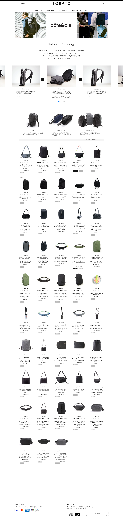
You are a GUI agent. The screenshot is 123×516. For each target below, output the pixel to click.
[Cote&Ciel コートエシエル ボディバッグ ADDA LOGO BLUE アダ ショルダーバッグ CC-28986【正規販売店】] (44, 313)
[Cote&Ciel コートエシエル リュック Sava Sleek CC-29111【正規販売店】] (44, 184)
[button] (42, 79)
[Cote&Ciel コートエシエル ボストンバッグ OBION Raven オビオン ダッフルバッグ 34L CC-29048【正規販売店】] (97, 214)
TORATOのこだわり (77, 10)
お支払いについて (19, 505)
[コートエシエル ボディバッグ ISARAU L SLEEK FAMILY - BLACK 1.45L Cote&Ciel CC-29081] (79, 184)
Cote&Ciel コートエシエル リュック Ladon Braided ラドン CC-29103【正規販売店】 (60, 196)
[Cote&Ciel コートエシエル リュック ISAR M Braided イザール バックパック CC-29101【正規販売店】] (26, 184)
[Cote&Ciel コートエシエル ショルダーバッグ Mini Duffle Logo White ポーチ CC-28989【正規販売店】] (26, 313)
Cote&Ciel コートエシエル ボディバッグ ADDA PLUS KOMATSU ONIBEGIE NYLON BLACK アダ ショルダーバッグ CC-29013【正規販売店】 (43, 293)
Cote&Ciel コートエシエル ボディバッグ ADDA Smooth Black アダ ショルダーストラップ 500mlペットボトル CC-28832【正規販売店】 (25, 421)
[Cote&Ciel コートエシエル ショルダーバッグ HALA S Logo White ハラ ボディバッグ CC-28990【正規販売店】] (79, 152)
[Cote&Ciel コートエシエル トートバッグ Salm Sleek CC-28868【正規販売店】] (79, 377)
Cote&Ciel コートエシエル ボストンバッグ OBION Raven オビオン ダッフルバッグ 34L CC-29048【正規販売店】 (96, 228)
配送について (70, 505)
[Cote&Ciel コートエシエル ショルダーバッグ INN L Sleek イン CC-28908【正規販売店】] (26, 377)
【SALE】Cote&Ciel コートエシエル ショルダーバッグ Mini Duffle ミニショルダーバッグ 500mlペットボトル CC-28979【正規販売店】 (60, 326)
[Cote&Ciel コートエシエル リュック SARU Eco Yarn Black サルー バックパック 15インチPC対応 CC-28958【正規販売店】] (44, 152)
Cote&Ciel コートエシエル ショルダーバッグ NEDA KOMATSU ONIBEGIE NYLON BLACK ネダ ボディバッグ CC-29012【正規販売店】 (60, 165)
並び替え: (88, 139)
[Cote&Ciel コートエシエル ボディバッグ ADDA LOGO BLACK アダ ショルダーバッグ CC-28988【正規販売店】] (61, 246)
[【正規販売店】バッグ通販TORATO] (61, 3)
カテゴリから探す (63, 10)
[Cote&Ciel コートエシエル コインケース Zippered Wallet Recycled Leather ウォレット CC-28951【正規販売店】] (79, 345)
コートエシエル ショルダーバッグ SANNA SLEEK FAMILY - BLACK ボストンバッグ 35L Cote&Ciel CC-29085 (25, 228)
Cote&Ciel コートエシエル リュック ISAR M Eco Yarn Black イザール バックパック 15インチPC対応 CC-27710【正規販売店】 (96, 488)
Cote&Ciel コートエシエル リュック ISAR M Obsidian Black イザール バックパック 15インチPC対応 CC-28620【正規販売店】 (60, 488)
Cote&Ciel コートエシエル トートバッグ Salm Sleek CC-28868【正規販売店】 (78, 389)
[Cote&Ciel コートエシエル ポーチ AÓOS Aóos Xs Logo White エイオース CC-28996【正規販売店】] (97, 279)
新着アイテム (38, 10)
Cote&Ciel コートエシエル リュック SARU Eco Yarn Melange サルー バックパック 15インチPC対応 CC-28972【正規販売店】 (25, 358)
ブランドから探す (49, 10)
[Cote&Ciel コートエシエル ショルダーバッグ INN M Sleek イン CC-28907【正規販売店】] (44, 377)
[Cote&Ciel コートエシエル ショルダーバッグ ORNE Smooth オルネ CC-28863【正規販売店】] (61, 377)
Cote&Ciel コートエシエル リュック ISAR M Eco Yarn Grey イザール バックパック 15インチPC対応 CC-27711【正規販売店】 (78, 488)
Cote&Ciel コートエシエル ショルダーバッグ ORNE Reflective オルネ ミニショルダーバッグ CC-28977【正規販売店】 (25, 165)
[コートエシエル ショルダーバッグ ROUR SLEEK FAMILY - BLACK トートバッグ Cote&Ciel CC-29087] (97, 184)
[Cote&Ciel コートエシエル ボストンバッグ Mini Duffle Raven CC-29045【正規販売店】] (79, 214)
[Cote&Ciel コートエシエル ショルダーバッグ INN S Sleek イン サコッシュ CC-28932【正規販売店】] (44, 345)
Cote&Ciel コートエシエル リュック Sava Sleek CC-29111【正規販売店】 (43, 196)
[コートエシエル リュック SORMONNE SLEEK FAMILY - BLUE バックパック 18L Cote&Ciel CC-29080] (61, 214)
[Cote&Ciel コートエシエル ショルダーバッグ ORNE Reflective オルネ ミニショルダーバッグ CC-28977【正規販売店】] (26, 152)
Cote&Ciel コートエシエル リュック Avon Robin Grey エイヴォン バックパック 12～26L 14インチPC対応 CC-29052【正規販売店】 (25, 260)
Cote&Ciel (26, 160)
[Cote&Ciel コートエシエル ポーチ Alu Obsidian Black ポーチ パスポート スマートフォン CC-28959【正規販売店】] (97, 313)
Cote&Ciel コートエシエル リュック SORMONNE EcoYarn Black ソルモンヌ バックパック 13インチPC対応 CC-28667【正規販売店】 (60, 421)
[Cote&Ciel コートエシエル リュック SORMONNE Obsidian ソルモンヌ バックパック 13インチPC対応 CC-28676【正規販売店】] (97, 345)
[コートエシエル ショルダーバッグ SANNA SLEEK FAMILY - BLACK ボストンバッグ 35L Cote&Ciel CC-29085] (26, 214)
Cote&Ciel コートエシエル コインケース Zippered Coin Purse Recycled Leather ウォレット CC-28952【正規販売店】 (60, 358)
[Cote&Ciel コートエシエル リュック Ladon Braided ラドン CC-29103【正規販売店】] (61, 184)
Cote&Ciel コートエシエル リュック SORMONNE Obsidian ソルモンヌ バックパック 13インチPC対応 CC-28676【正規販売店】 (96, 358)
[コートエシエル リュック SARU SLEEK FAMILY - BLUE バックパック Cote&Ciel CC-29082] (44, 214)
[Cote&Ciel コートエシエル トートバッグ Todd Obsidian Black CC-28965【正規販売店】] (97, 152)
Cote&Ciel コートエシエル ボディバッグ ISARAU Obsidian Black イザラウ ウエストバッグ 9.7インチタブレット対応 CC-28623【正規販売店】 (43, 454)
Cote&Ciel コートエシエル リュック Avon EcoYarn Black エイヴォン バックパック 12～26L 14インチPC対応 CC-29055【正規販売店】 (43, 260)
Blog (86, 10)
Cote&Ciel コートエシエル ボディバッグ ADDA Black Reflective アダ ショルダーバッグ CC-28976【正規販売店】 (78, 326)
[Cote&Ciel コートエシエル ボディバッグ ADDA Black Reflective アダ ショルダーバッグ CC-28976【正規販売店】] (79, 313)
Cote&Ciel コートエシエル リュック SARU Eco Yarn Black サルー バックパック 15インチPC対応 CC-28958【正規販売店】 (43, 165)
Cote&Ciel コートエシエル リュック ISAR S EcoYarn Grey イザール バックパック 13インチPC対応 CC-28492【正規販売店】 (25, 488)
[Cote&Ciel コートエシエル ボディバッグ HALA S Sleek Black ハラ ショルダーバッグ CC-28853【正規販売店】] (97, 377)
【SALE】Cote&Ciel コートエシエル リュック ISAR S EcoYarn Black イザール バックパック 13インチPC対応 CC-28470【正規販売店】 (43, 488)
